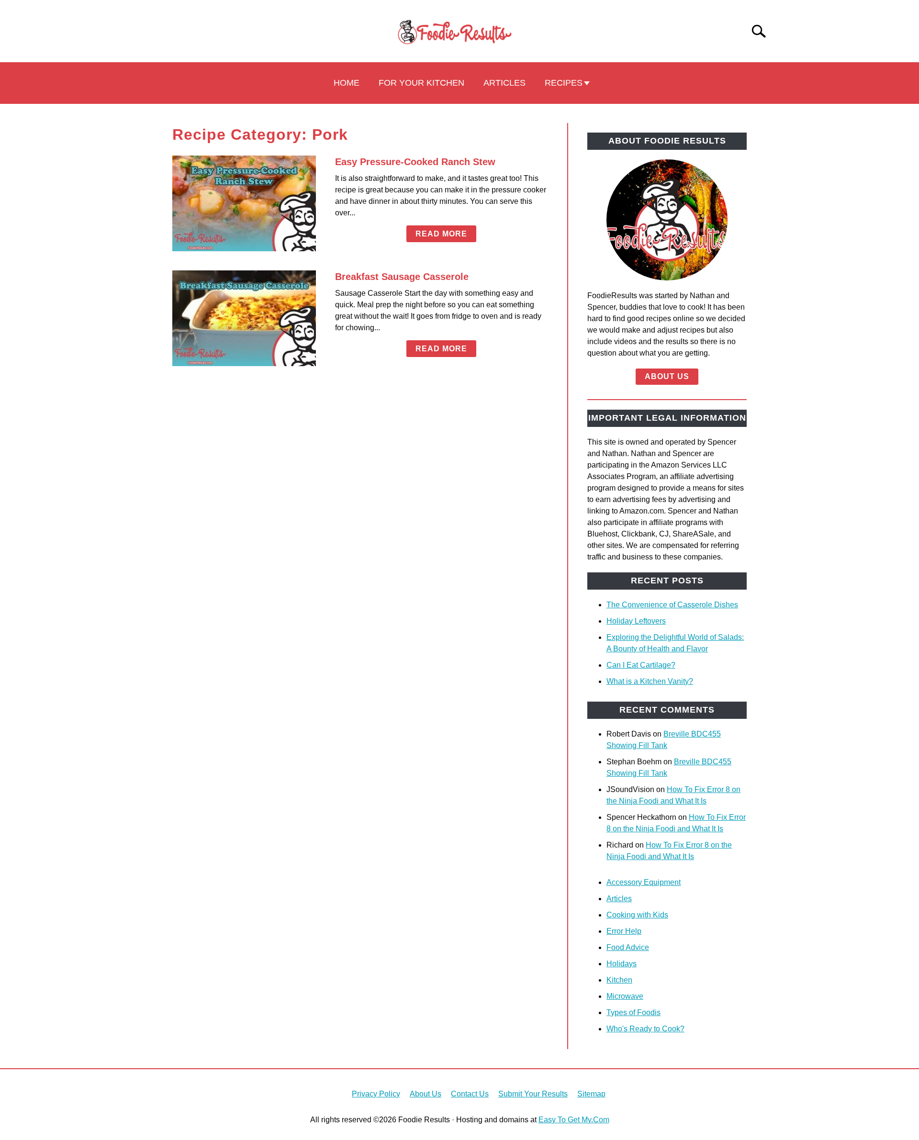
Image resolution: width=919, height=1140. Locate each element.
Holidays (621, 964)
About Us (667, 376)
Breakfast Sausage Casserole (402, 276)
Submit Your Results (533, 1094)
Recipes (564, 83)
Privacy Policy (376, 1094)
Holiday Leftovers (636, 621)
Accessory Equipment (643, 882)
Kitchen (619, 980)
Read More (441, 234)
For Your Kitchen (421, 83)
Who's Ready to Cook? (645, 1029)
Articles (504, 83)
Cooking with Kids (637, 915)
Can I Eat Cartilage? (640, 665)
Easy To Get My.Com (573, 1120)
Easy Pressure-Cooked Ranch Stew (415, 161)
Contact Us (470, 1094)
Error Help (623, 931)
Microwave (624, 996)
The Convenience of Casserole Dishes (672, 605)
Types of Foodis (633, 1012)
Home (346, 83)
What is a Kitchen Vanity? (649, 681)
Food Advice (627, 947)
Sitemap (591, 1094)
